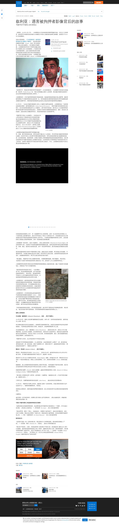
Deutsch (42, 2)
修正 (24, 509)
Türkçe (101, 16)
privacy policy (65, 520)
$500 (21, 452)
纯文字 (40, 509)
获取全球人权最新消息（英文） (32, 503)
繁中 (31, 2)
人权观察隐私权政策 (29, 509)
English (34, 2)
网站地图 (36, 509)
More (63, 2)
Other (38, 452)
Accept (84, 520)
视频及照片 (45, 5)
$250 (38, 449)
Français (38, 2)
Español (58, 2)
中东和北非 (25, 463)
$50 (21, 449)
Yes (38, 11)
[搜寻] (93, 2)
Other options (92, 520)
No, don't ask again (45, 11)
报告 (38, 5)
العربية (25, 2)
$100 (29, 449)
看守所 (20, 465)
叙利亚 (31, 463)
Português (50, 2)
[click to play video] (42, 72)
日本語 (46, 2)
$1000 (30, 452)
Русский (54, 2)
